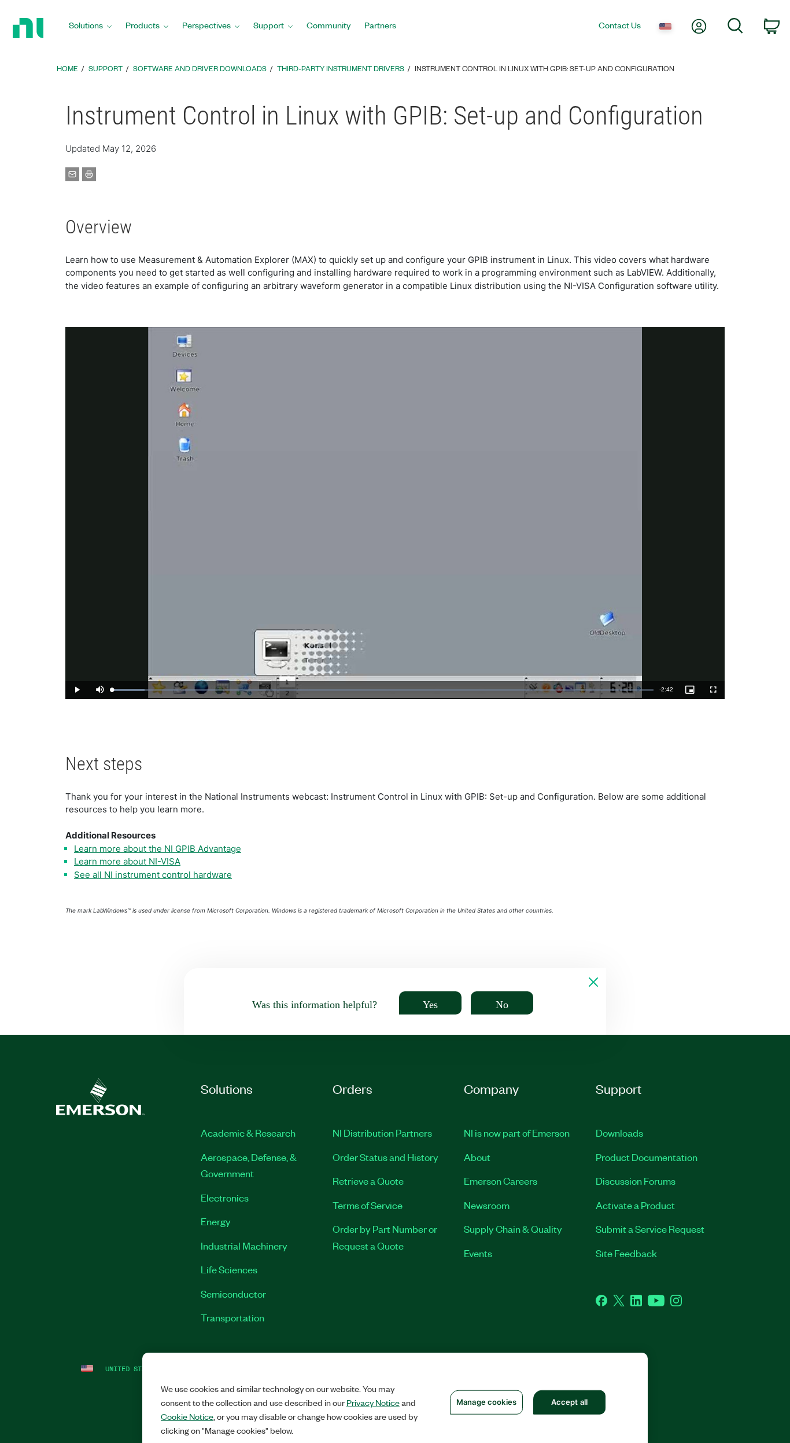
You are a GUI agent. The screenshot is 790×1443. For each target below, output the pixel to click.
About (477, 1157)
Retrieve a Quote (368, 1180)
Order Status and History (385, 1157)
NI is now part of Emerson (517, 1132)
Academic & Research (248, 1132)
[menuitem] (90, 28)
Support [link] (105, 68)
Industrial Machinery (244, 1245)
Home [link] (67, 68)
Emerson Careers (500, 1180)
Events (478, 1253)
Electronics (225, 1197)
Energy (216, 1221)
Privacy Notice (373, 1402)
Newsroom (487, 1205)
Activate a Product (635, 1205)
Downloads (619, 1132)
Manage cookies (486, 1402)
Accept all (569, 1402)
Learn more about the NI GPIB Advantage (157, 848)
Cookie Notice (187, 1416)
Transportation (232, 1317)
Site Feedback (626, 1253)
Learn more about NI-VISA (127, 861)
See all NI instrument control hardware (153, 874)
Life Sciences (229, 1269)
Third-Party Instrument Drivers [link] (340, 68)
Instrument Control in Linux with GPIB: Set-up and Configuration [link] (544, 68)
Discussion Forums (635, 1180)
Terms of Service (368, 1205)
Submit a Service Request (650, 1228)
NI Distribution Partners (382, 1132)
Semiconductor (233, 1293)
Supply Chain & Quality (513, 1228)
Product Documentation (646, 1157)
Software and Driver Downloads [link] (200, 68)
